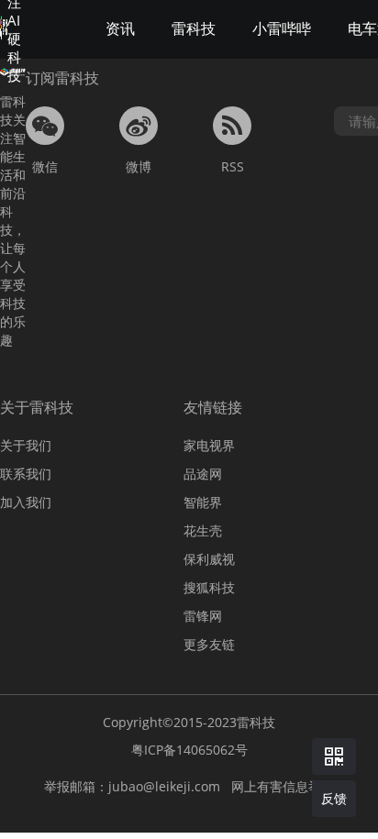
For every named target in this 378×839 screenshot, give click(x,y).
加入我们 (25, 502)
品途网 (202, 473)
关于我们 (25, 445)
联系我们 (25, 473)
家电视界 (209, 445)
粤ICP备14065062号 (189, 749)
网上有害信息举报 (282, 786)
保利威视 (209, 559)
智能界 (202, 502)
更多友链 (209, 644)
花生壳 (202, 530)
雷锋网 (202, 615)
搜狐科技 (209, 587)
